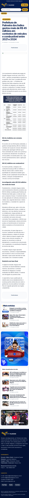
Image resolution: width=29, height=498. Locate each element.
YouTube (4, 485)
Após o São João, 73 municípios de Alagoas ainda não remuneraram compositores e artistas (17, 316)
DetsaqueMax (6, 19)
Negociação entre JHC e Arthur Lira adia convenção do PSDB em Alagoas (18, 381)
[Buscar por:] (11, 9)
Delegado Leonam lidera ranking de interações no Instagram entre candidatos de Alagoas (18, 309)
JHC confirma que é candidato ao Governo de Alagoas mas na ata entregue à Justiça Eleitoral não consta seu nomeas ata (18, 374)
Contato (17, 485)
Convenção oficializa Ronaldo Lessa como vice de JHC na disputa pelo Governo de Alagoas (18, 396)
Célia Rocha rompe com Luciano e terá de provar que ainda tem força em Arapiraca (18, 324)
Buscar (25, 9)
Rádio (11, 485)
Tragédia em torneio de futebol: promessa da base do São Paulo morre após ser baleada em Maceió (18, 388)
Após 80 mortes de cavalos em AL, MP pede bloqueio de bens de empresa (18, 403)
